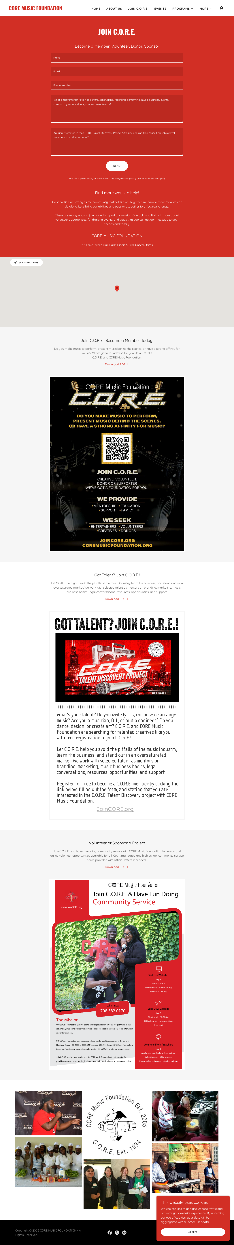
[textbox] (117, 58)
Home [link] (96, 8)
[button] (183, 8)
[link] (35, 9)
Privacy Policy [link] (129, 178)
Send (117, 166)
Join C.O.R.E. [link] (138, 8)
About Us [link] (114, 8)
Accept (193, 1232)
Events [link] (160, 8)
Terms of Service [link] (149, 178)
